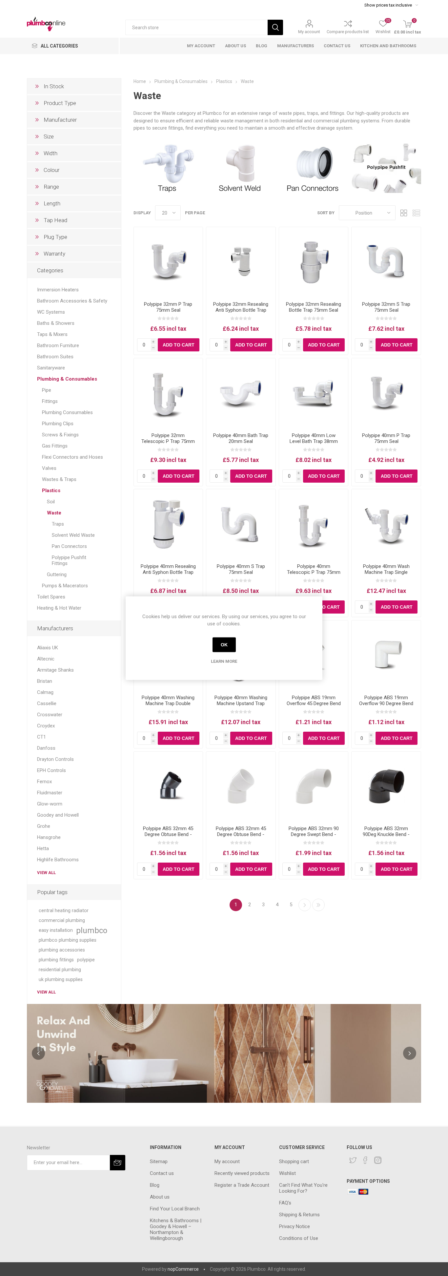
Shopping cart (294, 1161)
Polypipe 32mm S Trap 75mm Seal (386, 307)
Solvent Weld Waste (73, 535)
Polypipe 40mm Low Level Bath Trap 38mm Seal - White (314, 441)
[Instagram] (378, 1160)
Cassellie (46, 703)
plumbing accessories (62, 950)
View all (46, 872)
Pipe (46, 390)
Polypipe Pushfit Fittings (69, 560)
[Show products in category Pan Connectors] (314, 167)
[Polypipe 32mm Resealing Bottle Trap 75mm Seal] (313, 261)
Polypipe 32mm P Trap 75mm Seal (168, 307)
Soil (51, 502)
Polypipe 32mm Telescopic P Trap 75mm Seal (168, 441)
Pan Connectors (69, 546)
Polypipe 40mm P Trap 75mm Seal (386, 438)
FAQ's (285, 1203)
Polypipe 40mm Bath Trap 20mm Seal (240, 438)
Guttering (57, 574)
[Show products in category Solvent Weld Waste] (241, 167)
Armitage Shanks (55, 670)
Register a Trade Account (241, 1185)
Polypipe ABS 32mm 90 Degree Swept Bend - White (314, 834)
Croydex (46, 726)
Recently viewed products (242, 1173)
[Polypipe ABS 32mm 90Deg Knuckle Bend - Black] (386, 786)
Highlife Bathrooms (58, 860)
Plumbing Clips (57, 424)
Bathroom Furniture (58, 345)
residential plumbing (60, 970)
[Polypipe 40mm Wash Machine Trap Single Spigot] (386, 523)
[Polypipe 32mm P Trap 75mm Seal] (168, 261)
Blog (154, 1185)
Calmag (45, 692)
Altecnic (45, 659)
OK (224, 644)
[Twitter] (353, 1160)
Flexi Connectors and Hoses (72, 457)
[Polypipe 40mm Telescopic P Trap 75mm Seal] (313, 523)
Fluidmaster (49, 793)
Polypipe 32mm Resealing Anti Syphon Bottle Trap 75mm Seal (240, 310)
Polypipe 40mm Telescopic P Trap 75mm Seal (313, 572)
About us (160, 1197)
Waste (54, 513)
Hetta (43, 848)
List (416, 212)
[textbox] (196, 27)
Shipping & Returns (299, 1215)
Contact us (162, 1173)
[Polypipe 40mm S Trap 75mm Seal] (240, 523)
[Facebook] (365, 1160)
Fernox (44, 781)
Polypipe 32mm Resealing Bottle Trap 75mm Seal (313, 307)
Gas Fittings (55, 446)
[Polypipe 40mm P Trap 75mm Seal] (386, 393)
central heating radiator (64, 910)
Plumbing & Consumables (67, 379)
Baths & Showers (55, 323)
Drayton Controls (55, 759)
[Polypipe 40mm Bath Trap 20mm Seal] (240, 393)
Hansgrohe (49, 837)
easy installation (56, 930)
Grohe (43, 826)
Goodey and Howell (58, 815)
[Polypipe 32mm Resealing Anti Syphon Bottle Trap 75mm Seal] (240, 261)
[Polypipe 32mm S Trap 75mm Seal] (386, 261)
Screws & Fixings (60, 435)
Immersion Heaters (58, 290)
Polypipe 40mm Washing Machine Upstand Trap (240, 700)
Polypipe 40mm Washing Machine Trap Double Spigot (168, 703)
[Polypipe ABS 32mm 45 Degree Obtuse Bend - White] (240, 786)
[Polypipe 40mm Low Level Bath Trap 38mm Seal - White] (313, 393)
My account (309, 31)
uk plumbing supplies (61, 979)
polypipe (86, 960)
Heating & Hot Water (59, 608)
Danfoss (46, 748)
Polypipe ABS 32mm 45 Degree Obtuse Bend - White (241, 834)
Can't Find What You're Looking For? (303, 1188)
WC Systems (51, 312)
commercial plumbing (62, 920)
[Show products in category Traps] (168, 167)
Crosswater (49, 715)
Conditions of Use (298, 1238)
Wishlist (287, 1173)
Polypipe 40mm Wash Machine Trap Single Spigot (386, 572)
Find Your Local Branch (175, 1209)
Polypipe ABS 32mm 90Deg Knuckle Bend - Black (386, 834)
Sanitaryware (51, 368)
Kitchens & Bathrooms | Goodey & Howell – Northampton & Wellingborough (175, 1229)
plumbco (91, 930)
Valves (49, 468)
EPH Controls (51, 770)
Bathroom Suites (55, 357)
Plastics (51, 490)
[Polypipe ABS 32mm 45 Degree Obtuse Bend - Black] (168, 786)
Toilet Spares (51, 597)
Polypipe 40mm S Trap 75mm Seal (241, 569)
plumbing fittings (56, 960)
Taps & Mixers (52, 334)
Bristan (44, 681)
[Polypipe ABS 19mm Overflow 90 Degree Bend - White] (386, 655)
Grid (404, 212)
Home (139, 81)
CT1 (41, 737)
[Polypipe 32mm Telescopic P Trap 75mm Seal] (168, 393)
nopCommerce (183, 1269)
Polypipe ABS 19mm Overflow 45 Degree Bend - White (314, 703)
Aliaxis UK (47, 648)
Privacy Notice (294, 1226)
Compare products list (348, 31)
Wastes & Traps (59, 479)
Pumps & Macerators (65, 586)
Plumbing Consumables (67, 412)
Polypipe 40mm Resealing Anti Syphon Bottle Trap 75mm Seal (168, 572)
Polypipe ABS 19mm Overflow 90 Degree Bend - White (386, 703)
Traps (58, 524)
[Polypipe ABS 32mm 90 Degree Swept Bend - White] (313, 786)
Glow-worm (49, 804)
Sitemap (159, 1161)
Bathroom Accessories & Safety (72, 301)
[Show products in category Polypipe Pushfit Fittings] (386, 167)
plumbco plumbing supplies (67, 940)
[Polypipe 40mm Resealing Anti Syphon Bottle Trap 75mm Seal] (168, 523)
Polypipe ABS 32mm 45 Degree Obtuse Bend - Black (168, 834)
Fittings (50, 401)
